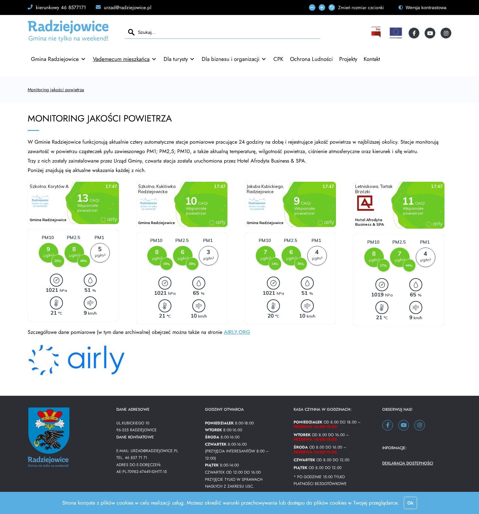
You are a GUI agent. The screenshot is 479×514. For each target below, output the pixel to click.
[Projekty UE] (395, 33)
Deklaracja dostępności (407, 463)
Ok (410, 503)
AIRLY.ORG (237, 332)
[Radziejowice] (68, 39)
